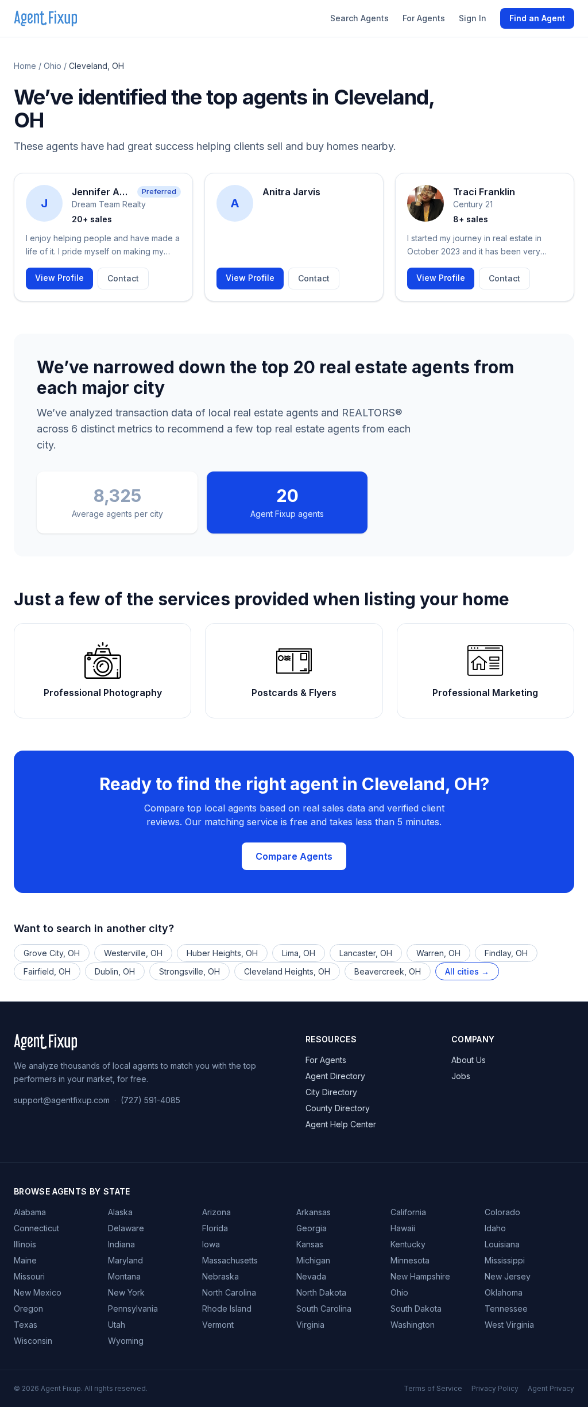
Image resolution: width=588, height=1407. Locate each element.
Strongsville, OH (189, 971)
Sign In (472, 18)
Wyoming (126, 1341)
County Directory (337, 1108)
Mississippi (505, 1260)
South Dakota (416, 1308)
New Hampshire (420, 1276)
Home (25, 66)
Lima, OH (298, 953)
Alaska (120, 1212)
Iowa (211, 1244)
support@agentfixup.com (62, 1100)
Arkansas (313, 1212)
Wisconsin (33, 1341)
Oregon (28, 1308)
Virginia (310, 1324)
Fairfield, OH (47, 971)
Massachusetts (230, 1260)
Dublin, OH (115, 971)
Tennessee (506, 1308)
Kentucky (407, 1244)
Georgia (311, 1228)
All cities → (467, 971)
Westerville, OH (133, 953)
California (408, 1212)
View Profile (59, 278)
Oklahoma (504, 1292)
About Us (468, 1060)
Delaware (126, 1228)
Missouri (29, 1276)
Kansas (309, 1244)
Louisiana (502, 1244)
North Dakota (321, 1292)
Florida (215, 1228)
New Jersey (508, 1276)
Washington (412, 1324)
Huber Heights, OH (222, 953)
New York (126, 1292)
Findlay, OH (506, 953)
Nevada (311, 1276)
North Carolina (229, 1292)
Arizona (216, 1212)
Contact (123, 278)
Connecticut (36, 1228)
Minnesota (410, 1260)
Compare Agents (294, 856)
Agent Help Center (340, 1124)
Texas (25, 1324)
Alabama (30, 1212)
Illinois (25, 1244)
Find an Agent (537, 18)
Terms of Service (433, 1388)
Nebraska (220, 1276)
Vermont (218, 1324)
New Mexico (37, 1292)
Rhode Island (227, 1308)
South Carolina (323, 1308)
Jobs (460, 1076)
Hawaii (402, 1228)
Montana (124, 1276)
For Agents (424, 18)
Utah (116, 1324)
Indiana (121, 1244)
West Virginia (509, 1324)
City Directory (331, 1092)
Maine (25, 1260)
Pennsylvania (133, 1308)
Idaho (495, 1228)
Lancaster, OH (365, 953)
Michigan (313, 1260)
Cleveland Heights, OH (287, 971)
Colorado (502, 1212)
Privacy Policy (495, 1388)
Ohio (52, 66)
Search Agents (359, 18)
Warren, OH (438, 953)
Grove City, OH (52, 953)
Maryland (125, 1260)
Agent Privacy (551, 1388)
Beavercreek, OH (387, 971)
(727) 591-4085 (150, 1100)
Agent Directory (335, 1076)
